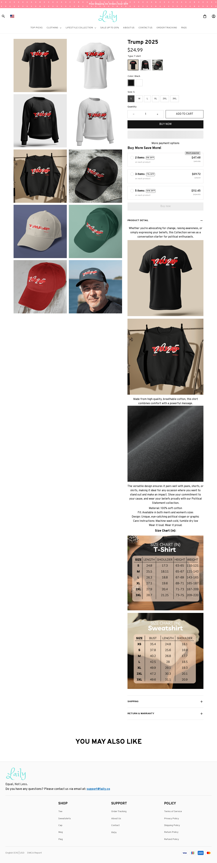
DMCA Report (34, 852)
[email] (98, 789)
